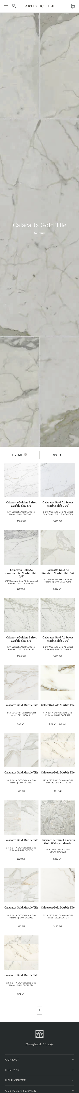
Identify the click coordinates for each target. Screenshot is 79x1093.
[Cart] (73, 6)
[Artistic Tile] (39, 6)
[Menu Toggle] (6, 6)
